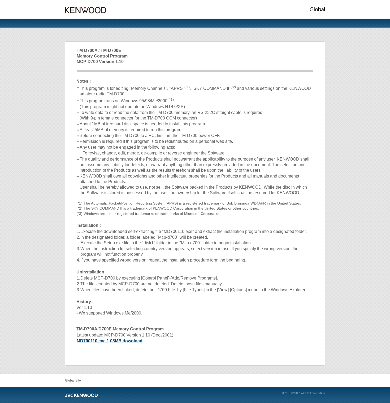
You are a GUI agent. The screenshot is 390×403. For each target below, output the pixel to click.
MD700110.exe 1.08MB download (109, 341)
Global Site (73, 380)
